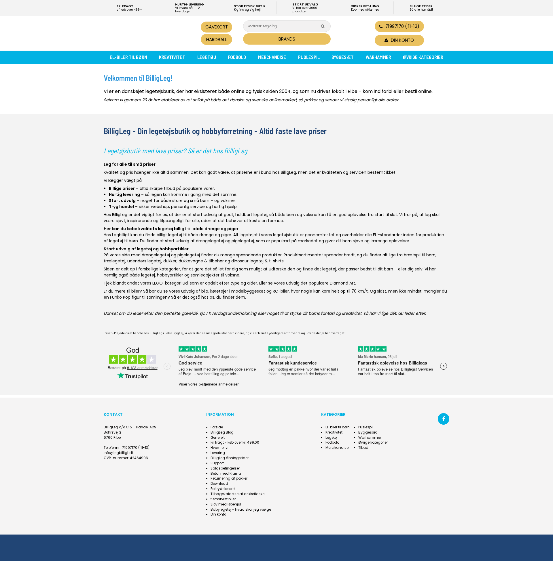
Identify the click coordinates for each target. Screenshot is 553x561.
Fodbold (237, 57)
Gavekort (216, 27)
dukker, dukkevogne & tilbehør (193, 261)
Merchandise (272, 57)
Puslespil (309, 57)
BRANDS (287, 39)
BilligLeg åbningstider (230, 458)
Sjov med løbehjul (226, 504)
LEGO (157, 283)
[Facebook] (443, 419)
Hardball (216, 40)
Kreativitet (172, 57)
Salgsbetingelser (225, 468)
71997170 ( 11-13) (402, 26)
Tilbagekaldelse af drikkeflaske (237, 494)
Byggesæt (343, 57)
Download (219, 483)
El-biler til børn (128, 57)
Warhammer (378, 57)
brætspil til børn (419, 255)
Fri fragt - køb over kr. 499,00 (235, 442)
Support (217, 463)
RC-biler (281, 291)
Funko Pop (120, 297)
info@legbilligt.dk (119, 453)
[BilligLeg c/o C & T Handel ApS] (143, 32)
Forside (217, 427)
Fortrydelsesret (223, 488)
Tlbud (363, 447)
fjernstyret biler (223, 499)
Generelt (218, 437)
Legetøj (206, 57)
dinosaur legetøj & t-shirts (257, 261)
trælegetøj (114, 261)
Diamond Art (342, 283)
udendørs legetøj (144, 261)
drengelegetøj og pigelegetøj (225, 241)
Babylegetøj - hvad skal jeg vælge (241, 509)
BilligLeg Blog (222, 432)
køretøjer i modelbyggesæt (237, 291)
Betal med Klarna (226, 473)
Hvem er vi (219, 447)
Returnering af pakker (229, 478)
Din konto (218, 514)
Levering (218, 453)
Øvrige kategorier (423, 57)
